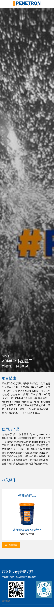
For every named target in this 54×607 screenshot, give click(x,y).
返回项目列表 (11, 545)
